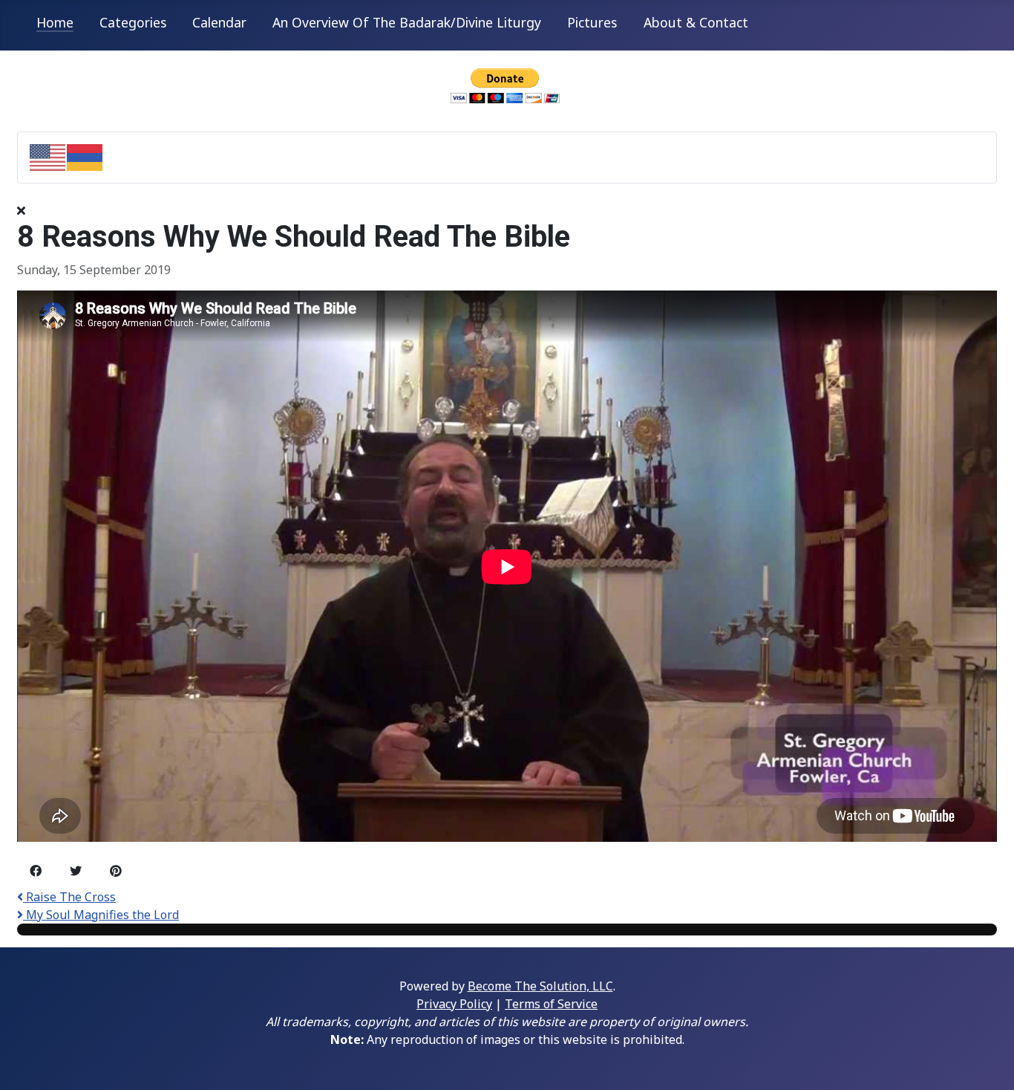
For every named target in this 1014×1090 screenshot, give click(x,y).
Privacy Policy (454, 1004)
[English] (48, 156)
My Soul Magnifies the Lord (101, 914)
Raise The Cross (69, 897)
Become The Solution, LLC (540, 986)
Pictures (592, 22)
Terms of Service (551, 1004)
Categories (132, 22)
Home (54, 22)
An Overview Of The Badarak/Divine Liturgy (406, 22)
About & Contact (696, 22)
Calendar (219, 22)
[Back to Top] (988, 1062)
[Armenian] (85, 156)
